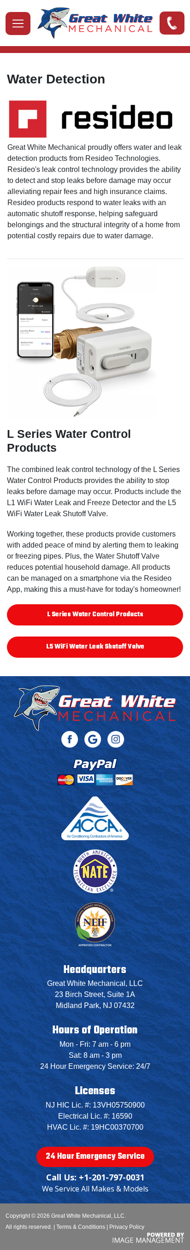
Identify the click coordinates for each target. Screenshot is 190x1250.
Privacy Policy (126, 1227)
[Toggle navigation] (18, 23)
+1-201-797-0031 (168, 21)
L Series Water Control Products (95, 614)
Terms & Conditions (80, 1227)
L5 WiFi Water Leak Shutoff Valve (95, 647)
